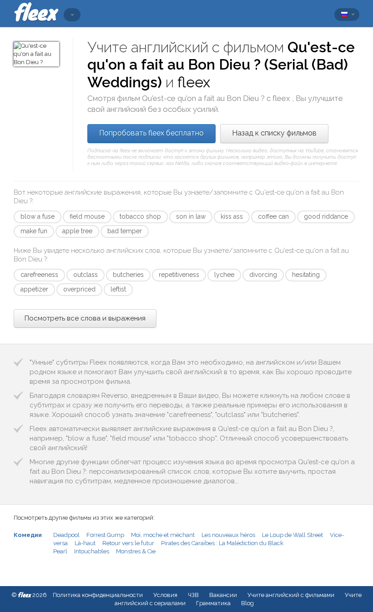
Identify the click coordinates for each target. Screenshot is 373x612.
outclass (85, 274)
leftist (118, 289)
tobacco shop (140, 216)
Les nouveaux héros (228, 535)
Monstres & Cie (136, 551)
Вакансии (223, 595)
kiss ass (232, 216)
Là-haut (85, 543)
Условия (165, 595)
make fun (33, 231)
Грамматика (213, 603)
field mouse (87, 216)
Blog (247, 603)
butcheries (128, 274)
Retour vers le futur (128, 543)
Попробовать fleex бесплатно (151, 133)
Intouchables (91, 551)
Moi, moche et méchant (163, 535)
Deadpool (66, 535)
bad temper (124, 231)
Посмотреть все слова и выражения (85, 318)
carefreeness (39, 274)
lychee (224, 274)
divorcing (263, 274)
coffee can (273, 216)
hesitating (306, 274)
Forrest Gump (105, 535)
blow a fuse (37, 216)
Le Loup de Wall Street (292, 535)
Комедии (28, 535)
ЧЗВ (193, 595)
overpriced (79, 289)
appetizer (34, 289)
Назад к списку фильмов (274, 133)
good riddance (326, 216)
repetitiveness (179, 274)
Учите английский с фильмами (290, 595)
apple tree (77, 231)
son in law (191, 216)
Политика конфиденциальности (98, 595)
